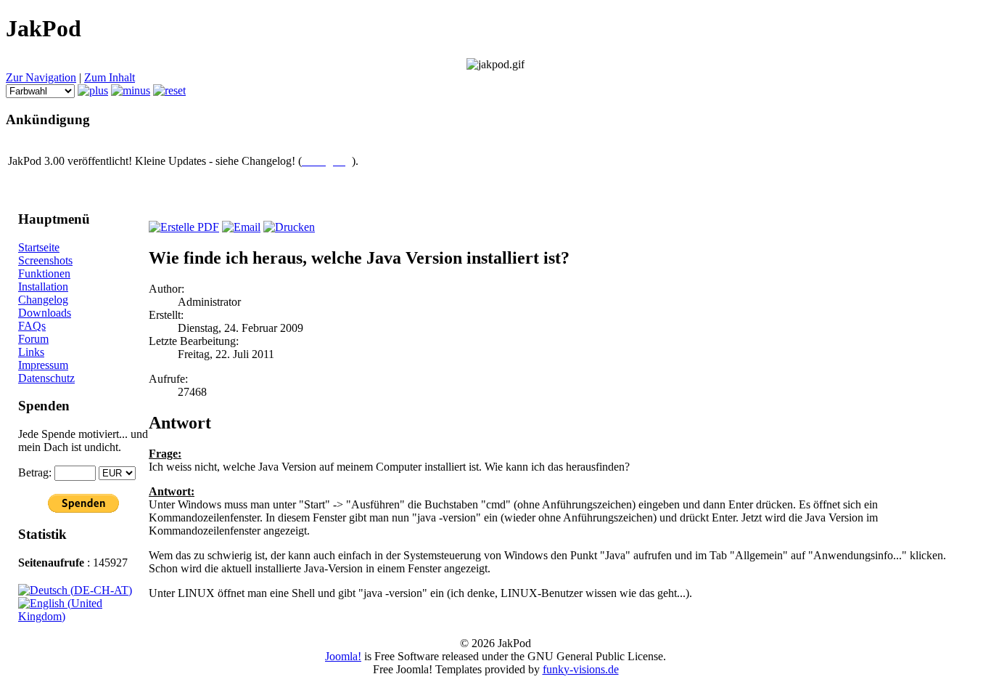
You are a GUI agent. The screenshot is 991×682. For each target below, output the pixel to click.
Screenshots (45, 260)
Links (31, 352)
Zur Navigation (41, 77)
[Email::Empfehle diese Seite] (241, 227)
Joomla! (343, 656)
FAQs (32, 326)
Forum (33, 339)
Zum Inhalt (109, 77)
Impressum (43, 365)
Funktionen (44, 273)
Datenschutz (46, 378)
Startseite (38, 247)
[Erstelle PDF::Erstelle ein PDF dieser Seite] (184, 227)
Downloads (44, 313)
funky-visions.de (581, 669)
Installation (43, 286)
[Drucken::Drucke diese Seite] (289, 227)
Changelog (43, 299)
